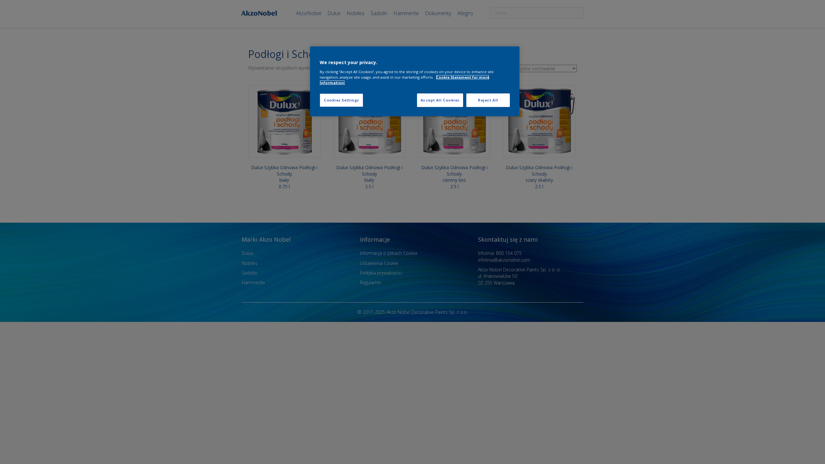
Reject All (488, 100)
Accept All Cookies (440, 100)
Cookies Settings (341, 100)
